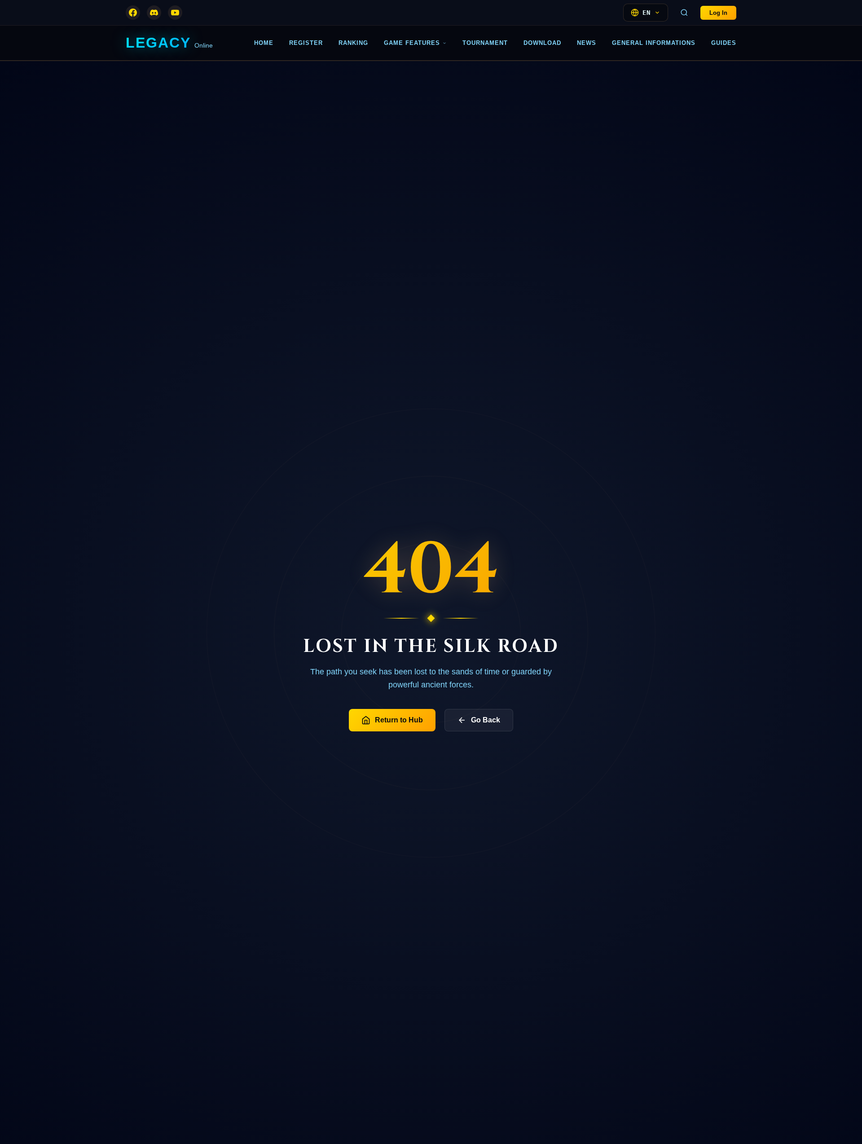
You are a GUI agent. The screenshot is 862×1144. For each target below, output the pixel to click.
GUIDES (723, 43)
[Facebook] (133, 12)
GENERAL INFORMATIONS (653, 43)
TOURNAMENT (485, 43)
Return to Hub (399, 720)
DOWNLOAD (542, 43)
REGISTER (306, 43)
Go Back (485, 720)
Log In (718, 12)
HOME (263, 43)
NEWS (586, 43)
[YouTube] (175, 12)
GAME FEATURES (412, 43)
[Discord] (154, 12)
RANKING (353, 43)
